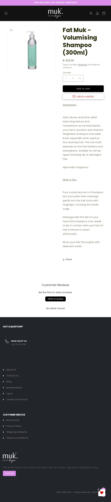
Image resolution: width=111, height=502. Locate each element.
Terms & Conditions (17, 437)
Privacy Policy (13, 426)
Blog (8, 381)
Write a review (55, 299)
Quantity (67, 72)
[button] (6, 13)
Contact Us (12, 375)
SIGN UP (9, 473)
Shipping (82, 64)
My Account (12, 420)
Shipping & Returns (16, 432)
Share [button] (69, 259)
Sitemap (95, 492)
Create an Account (16, 399)
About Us (11, 369)
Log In (9, 393)
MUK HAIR (61, 492)
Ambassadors (14, 387)
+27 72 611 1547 (18, 344)
